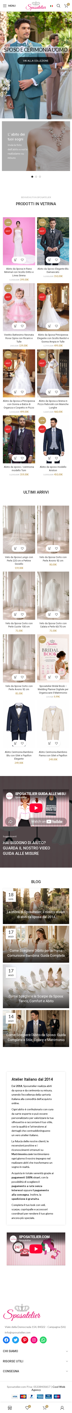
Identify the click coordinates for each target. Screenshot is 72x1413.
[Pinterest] (24, 1340)
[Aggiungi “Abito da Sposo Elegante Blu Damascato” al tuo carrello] (49, 260)
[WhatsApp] (43, 1340)
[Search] (58, 6)
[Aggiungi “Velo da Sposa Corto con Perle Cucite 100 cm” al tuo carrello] (15, 614)
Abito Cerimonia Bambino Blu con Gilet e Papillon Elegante (19, 755)
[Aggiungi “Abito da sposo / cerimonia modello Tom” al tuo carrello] (15, 458)
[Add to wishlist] (22, 260)
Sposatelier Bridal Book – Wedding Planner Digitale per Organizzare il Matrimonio (53, 689)
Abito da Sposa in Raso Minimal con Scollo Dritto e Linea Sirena (19, 272)
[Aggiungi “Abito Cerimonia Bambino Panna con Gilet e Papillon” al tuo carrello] (49, 743)
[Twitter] (15, 1340)
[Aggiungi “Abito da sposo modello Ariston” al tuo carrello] (49, 458)
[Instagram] (34, 1340)
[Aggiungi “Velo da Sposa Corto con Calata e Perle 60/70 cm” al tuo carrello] (49, 614)
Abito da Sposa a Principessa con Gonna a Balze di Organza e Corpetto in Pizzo (19, 404)
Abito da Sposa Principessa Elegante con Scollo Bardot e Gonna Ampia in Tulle (53, 338)
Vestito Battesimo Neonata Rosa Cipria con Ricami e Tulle (19, 338)
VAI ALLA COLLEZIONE (35, 60)
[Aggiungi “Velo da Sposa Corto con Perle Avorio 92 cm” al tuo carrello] (49, 548)
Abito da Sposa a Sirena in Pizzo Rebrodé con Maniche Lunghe (53, 404)
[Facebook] (6, 1340)
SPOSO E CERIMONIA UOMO (36, 50)
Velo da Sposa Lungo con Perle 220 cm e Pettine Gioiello (19, 560)
